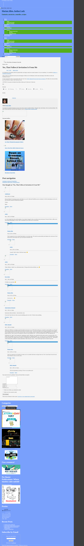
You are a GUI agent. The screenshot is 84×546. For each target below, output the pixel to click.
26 (2, 517)
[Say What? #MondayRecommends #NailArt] (15, 139)
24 (8, 516)
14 (4, 514)
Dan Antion (7, 276)
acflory (6, 214)
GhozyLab (25, 545)
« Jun (3, 518)
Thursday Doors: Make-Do (9, 524)
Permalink (7, 206)
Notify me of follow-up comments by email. (12, 389)
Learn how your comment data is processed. (26, 396)
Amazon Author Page (11, 407)
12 (2, 514)
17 (8, 514)
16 (7, 514)
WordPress (16, 545)
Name (3, 385)
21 (4, 516)
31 (8, 517)
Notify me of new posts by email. (10, 392)
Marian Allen (15, 70)
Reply (11, 206)
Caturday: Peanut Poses (8, 529)
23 (7, 516)
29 (6, 517)
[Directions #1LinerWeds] (15, 170)
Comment (4, 383)
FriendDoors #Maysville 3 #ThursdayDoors (10, 182)
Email (3, 386)
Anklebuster (7, 193)
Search (3, 56)
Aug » (6, 518)
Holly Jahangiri (8, 324)
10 (8, 513)
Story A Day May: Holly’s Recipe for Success (14, 148)
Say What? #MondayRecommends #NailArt (14, 142)
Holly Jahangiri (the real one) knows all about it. (36, 78)
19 (2, 516)
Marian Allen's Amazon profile (31, 109)
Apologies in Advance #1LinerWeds (9, 181)
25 (9, 516)
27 (3, 517)
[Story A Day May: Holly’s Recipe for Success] (5, 145)
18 (9, 514)
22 (6, 516)
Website (4, 387)
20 (3, 516)
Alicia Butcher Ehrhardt (10, 307)
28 (4, 517)
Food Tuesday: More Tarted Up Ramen (12, 525)
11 (9, 513)
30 (7, 517)
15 (6, 514)
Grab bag (14, 98)
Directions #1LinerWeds (10, 172)
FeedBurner (13, 542)
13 (3, 514)
